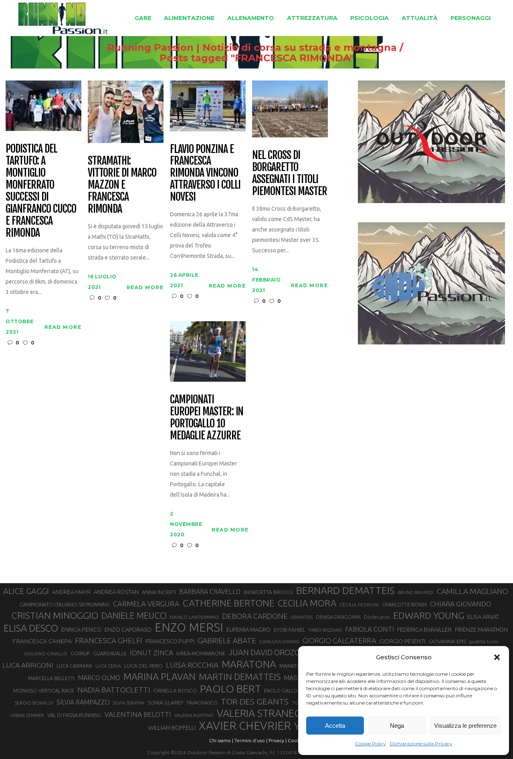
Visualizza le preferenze (465, 725)
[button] (497, 657)
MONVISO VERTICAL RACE (43, 690)
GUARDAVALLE (110, 653)
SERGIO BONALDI (33, 702)
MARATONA (249, 664)
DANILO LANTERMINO (194, 617)
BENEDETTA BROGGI (268, 592)
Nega (397, 725)
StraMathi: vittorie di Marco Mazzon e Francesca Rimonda (122, 185)
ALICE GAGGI (26, 591)
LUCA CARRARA (74, 665)
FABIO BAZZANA (325, 630)
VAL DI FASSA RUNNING (74, 715)
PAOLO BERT (230, 689)
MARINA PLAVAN (159, 676)
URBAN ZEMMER (27, 715)
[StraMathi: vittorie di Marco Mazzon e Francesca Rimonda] (126, 111)
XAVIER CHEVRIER (245, 726)
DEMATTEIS (302, 617)
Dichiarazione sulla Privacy (421, 744)
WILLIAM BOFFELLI (172, 727)
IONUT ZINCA (151, 652)
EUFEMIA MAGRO (248, 629)
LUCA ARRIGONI (27, 665)
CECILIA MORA (307, 603)
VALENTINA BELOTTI (138, 714)
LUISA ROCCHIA (192, 664)
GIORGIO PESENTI (402, 641)
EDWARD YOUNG (428, 615)
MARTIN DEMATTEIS (240, 677)
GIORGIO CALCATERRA (339, 640)
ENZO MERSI (189, 627)
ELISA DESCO (31, 628)
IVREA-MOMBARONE (200, 653)
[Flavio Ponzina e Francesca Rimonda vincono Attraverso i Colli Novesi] (208, 105)
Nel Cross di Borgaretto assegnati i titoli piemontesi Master (289, 173)
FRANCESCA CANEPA (42, 640)
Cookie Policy (370, 744)
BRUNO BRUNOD (416, 592)
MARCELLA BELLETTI (51, 678)
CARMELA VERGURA (146, 604)
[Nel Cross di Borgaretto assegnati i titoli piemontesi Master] (290, 108)
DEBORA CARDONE (255, 616)
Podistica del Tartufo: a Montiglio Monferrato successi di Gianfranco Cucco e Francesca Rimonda (41, 191)
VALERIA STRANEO (259, 713)
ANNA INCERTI (159, 592)
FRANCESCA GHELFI (108, 640)
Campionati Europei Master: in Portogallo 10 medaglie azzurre (206, 418)
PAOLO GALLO (280, 690)
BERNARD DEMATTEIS (345, 590)
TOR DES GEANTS (255, 701)
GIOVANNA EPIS (447, 641)
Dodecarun (377, 617)
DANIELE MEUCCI (134, 615)
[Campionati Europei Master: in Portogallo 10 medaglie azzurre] (208, 351)
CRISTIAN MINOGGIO (55, 615)
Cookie (296, 740)
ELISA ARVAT (483, 616)
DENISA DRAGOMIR (338, 617)
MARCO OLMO (99, 677)
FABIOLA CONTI (369, 629)
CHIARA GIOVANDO (460, 604)
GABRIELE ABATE (227, 640)
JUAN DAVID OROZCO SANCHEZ (284, 652)
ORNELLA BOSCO (175, 690)
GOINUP (80, 653)
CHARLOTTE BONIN (404, 604)
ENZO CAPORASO (128, 629)
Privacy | (278, 740)
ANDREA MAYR (71, 592)
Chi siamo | (221, 740)
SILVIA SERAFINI (128, 703)
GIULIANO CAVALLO (45, 653)
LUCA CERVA (108, 666)
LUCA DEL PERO (143, 665)
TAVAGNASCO (202, 702)
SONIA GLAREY (165, 702)
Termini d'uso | (250, 740)
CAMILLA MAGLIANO (472, 591)
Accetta (335, 725)
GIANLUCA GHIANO (279, 641)
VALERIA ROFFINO (194, 715)
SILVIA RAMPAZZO (83, 702)
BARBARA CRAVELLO (209, 591)
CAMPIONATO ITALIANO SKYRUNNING (65, 604)
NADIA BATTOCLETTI (113, 689)
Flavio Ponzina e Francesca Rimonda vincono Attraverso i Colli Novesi (205, 173)
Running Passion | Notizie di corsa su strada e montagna (252, 47)
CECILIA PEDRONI (359, 604)
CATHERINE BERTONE (229, 603)
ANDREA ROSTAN (116, 591)
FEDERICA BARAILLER (424, 629)
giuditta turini (484, 641)
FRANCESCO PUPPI (169, 641)
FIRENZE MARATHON (481, 629)
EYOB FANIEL (289, 630)
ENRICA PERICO (81, 629)
